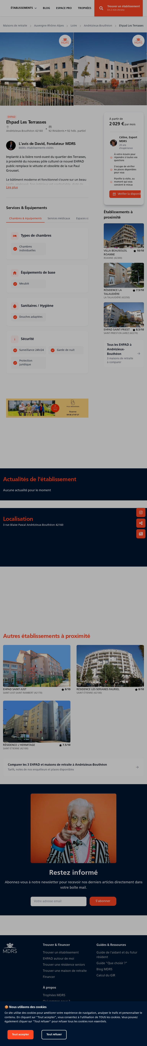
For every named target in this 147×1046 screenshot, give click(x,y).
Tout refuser (54, 1034)
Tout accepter (20, 1034)
